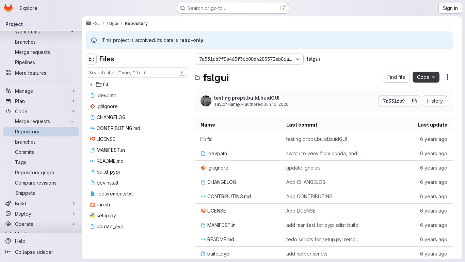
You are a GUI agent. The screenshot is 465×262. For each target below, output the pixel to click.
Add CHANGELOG (306, 182)
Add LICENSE (301, 211)
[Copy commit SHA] (414, 101)
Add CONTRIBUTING (309, 196)
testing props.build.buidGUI (246, 98)
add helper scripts (306, 254)
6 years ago (433, 139)
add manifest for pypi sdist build (322, 225)
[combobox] (137, 72)
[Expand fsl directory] (91, 85)
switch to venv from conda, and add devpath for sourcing (323, 153)
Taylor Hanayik (229, 104)
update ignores (303, 168)
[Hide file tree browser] (91, 59)
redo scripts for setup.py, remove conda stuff (323, 239)
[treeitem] (137, 84)
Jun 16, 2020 (276, 104)
